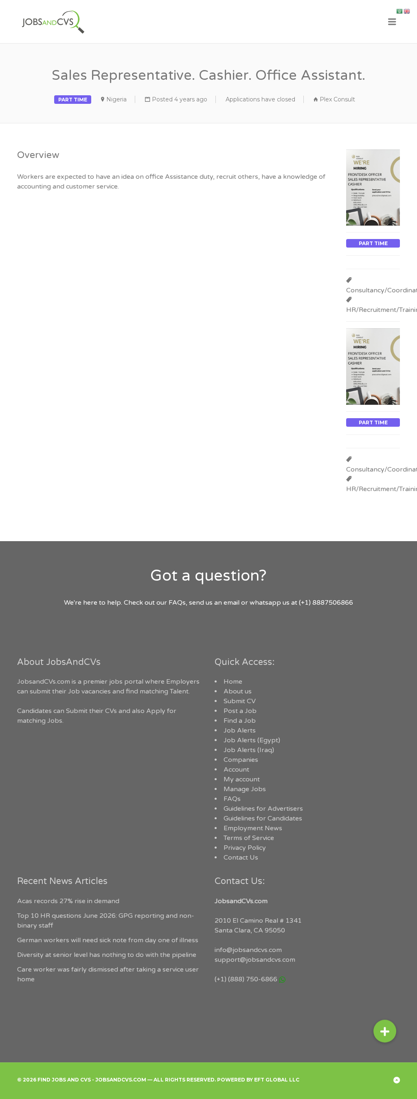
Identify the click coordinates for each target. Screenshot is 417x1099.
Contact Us (241, 857)
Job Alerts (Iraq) (249, 750)
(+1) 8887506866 (326, 603)
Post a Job (240, 711)
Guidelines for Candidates (263, 818)
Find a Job (240, 721)
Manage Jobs (245, 789)
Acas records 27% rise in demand (68, 901)
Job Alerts (240, 730)
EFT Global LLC (276, 1080)
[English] (407, 11)
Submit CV (240, 701)
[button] (384, 1027)
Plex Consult (337, 99)
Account (236, 770)
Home (233, 682)
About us (238, 691)
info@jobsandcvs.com (248, 950)
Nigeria (116, 99)
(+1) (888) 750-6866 (246, 979)
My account (242, 779)
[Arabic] (400, 11)
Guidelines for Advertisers (263, 809)
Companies (241, 760)
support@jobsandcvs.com (255, 960)
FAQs (232, 799)
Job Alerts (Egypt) (252, 740)
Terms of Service (249, 838)
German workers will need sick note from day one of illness (107, 940)
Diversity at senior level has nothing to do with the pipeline (106, 955)
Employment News (253, 828)
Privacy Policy (245, 848)
